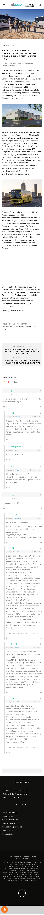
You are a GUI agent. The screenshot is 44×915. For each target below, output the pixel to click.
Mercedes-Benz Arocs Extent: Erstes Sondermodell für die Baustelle (22, 351)
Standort (20, 327)
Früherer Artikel (22, 346)
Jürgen (17, 417)
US (34, 327)
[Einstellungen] (4, 909)
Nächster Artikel (22, 358)
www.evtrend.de (8, 823)
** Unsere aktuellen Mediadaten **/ (21, 862)
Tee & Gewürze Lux (10, 813)
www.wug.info (7, 834)
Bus (19, 63)
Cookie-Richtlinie (24, 858)
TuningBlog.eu (8, 816)
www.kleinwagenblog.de (12, 827)
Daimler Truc (23, 324)
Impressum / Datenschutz (23, 857)
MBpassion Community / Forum (15, 790)
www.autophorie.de (10, 820)
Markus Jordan (9, 63)
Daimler (12, 324)
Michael (18, 518)
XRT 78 (17, 552)
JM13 (16, 647)
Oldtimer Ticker (8, 794)
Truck (28, 327)
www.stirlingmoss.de (10, 797)
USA (5, 329)
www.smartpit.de (9, 830)
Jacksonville (9, 327)
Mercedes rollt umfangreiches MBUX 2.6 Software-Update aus (22, 362)
